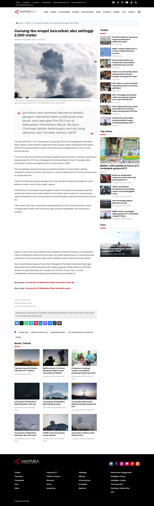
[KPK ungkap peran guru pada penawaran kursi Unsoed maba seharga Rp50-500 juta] (105, 110)
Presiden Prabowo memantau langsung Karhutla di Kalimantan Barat (125, 39)
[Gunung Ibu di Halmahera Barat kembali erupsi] (55, 391)
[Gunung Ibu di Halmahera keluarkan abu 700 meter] (27, 422)
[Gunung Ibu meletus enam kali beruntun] (84, 422)
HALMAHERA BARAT (58, 332)
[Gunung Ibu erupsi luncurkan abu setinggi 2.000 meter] (120, 150)
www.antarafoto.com (78, 2)
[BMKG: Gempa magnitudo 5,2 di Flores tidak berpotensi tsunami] (105, 52)
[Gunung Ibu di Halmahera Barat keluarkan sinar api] (27, 391)
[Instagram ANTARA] (122, 2)
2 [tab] (116, 258)
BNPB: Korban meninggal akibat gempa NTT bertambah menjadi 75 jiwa (125, 213)
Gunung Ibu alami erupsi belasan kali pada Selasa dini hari (84, 404)
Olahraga (107, 12)
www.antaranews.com (61, 2)
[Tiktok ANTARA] (131, 2)
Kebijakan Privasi (118, 476)
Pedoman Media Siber (120, 488)
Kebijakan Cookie (118, 480)
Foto (103, 224)
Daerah (53, 12)
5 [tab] (126, 258)
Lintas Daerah (64, 12)
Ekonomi (75, 12)
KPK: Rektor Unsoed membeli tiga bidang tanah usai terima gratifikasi (125, 85)
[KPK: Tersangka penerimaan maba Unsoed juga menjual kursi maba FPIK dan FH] (105, 98)
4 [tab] (123, 258)
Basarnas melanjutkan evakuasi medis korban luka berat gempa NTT (124, 177)
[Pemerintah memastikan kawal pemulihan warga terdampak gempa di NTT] (105, 121)
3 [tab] (120, 258)
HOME (46, 12)
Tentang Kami (46, 2)
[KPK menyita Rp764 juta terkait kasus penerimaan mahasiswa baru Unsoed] (105, 63)
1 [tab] (113, 258)
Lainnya (131, 12)
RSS (112, 492)
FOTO (124, 12)
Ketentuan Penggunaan (121, 472)
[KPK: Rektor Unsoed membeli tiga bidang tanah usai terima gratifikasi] (105, 86)
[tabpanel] (120, 244)
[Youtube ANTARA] (127, 2)
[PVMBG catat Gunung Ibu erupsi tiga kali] (55, 422)
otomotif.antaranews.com (24, 5)
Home (21, 23)
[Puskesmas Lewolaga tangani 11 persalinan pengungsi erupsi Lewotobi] (84, 357)
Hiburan (116, 12)
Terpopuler (26, 2)
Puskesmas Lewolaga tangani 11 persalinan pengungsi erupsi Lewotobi (83, 370)
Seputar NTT (52, 472)
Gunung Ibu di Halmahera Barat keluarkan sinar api (49, 282)
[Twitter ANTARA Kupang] (118, 2)
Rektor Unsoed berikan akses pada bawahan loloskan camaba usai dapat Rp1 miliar (125, 74)
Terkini (18, 2)
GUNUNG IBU (24, 332)
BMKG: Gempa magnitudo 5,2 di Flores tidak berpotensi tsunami (124, 51)
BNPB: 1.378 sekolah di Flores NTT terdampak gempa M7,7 (119, 167)
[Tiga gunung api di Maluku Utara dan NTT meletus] (27, 357)
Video (16, 488)
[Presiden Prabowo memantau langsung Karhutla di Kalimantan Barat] (105, 40)
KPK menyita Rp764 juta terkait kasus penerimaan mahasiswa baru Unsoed (123, 62)
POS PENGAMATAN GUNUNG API (80, 332)
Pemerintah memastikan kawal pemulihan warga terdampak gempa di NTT (123, 120)
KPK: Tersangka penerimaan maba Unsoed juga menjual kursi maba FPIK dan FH (124, 97)
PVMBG (18, 337)
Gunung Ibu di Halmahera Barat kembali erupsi (47, 288)
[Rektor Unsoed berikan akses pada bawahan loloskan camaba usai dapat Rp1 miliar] (105, 75)
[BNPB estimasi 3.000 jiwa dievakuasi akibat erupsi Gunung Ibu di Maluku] (55, 357)
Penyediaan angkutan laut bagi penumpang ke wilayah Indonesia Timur (118, 248)
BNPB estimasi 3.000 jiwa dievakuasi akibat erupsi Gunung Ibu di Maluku (54, 370)
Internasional (84, 480)
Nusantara (51, 488)
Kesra (98, 12)
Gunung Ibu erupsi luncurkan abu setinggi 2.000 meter (56, 23)
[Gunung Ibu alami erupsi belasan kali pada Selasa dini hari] (84, 391)
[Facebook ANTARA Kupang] (113, 2)
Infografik (83, 484)
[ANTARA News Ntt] (25, 12)
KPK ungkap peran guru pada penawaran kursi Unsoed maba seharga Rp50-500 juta (124, 108)
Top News (35, 2)
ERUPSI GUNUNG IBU (39, 332)
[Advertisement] (55, 232)
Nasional (82, 488)
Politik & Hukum (87, 12)
